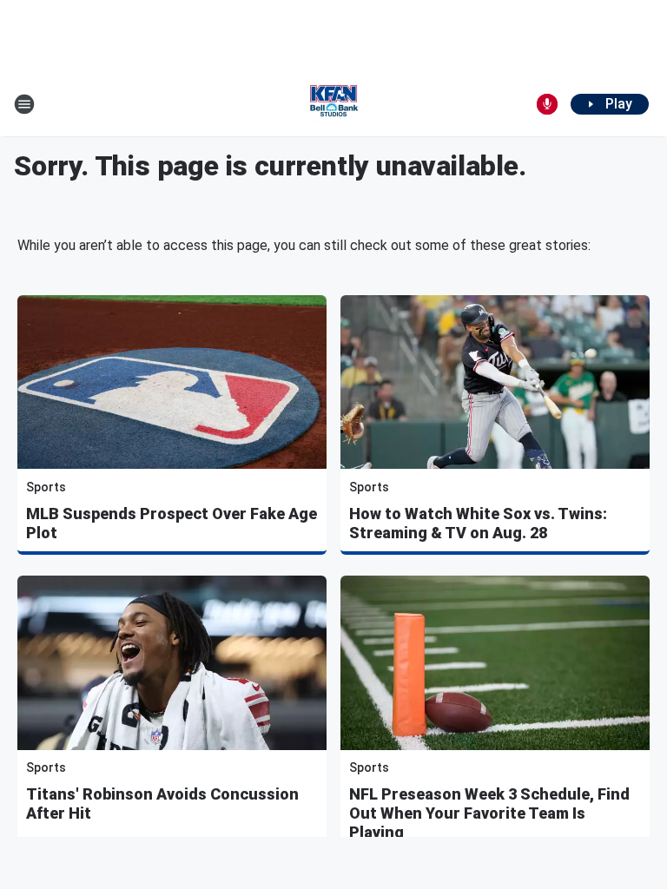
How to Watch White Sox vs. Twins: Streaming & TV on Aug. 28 (478, 523)
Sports (46, 487)
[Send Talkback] (547, 104)
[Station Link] (333, 104)
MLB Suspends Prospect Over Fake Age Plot (171, 523)
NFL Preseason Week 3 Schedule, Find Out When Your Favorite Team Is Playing (489, 813)
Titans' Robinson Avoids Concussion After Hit (162, 803)
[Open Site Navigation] (24, 104)
